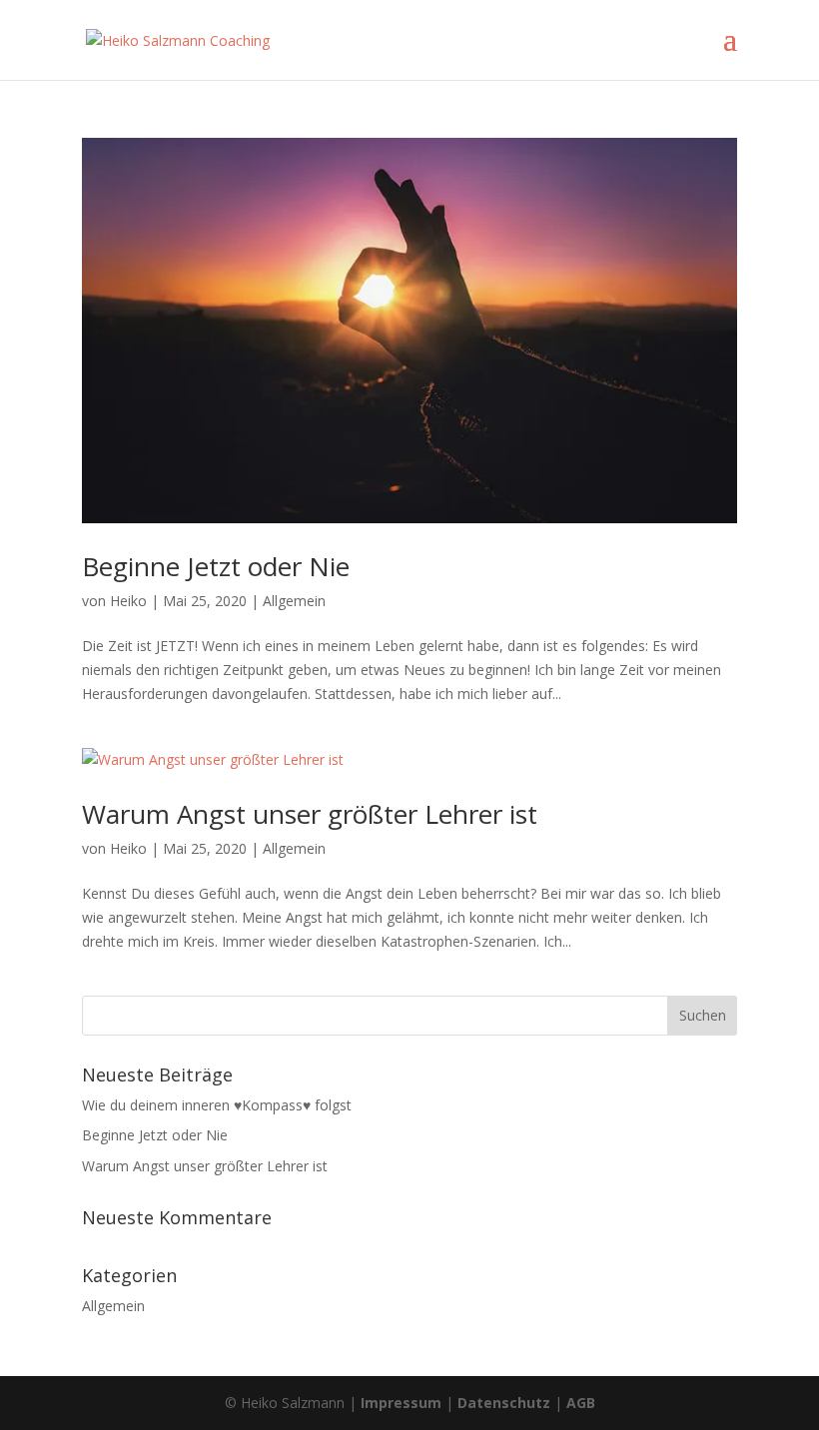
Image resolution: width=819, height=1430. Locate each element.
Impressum (401, 1402)
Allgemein (294, 600)
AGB (580, 1402)
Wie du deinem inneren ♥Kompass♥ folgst (217, 1104)
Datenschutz (503, 1402)
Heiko (128, 600)
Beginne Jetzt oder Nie (216, 566)
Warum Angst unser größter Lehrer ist (309, 814)
